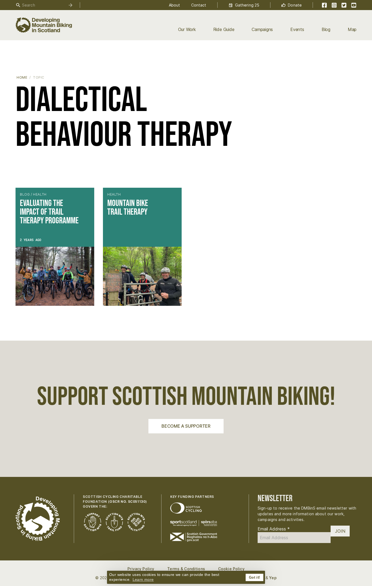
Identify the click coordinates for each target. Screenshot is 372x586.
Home (22, 77)
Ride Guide (223, 29)
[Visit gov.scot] (193, 537)
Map (352, 29)
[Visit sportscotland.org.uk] (193, 523)
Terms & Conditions (186, 568)
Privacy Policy (140, 568)
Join (340, 531)
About (174, 5)
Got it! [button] (254, 577)
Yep (272, 577)
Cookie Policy (231, 568)
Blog (326, 29)
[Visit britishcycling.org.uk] (186, 508)
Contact (198, 5)
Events (297, 29)
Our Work (187, 29)
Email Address (274, 529)
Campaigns (262, 29)
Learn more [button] (143, 579)
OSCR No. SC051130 (127, 501)
